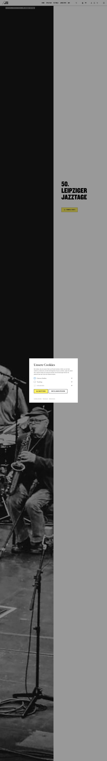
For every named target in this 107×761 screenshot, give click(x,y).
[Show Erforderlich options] (71, 385)
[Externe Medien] (35, 378)
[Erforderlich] (35, 386)
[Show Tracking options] (71, 381)
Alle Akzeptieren (40, 391)
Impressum (45, 398)
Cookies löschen (38, 398)
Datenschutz (52, 398)
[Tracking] (35, 382)
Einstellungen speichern (58, 391)
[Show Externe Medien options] (71, 378)
